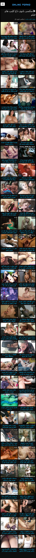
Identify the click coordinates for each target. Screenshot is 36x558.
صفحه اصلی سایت (30, 19)
